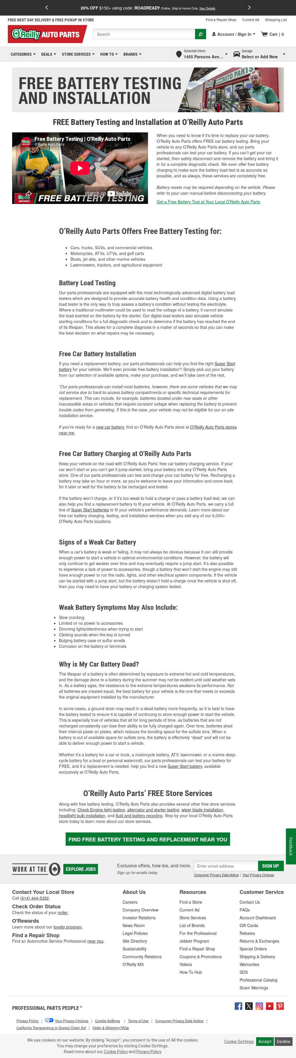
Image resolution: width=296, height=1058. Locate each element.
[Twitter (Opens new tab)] (249, 1005)
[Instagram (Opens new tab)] (259, 1005)
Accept (264, 1041)
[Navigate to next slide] (249, 8)
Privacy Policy (148, 1051)
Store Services (75, 54)
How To (106, 54)
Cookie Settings (239, 1041)
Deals (45, 54)
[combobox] (144, 34)
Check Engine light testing (101, 810)
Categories (20, 54)
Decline (283, 1041)
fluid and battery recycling (139, 815)
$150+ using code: (148, 8)
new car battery (110, 427)
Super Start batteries (90, 510)
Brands (129, 54)
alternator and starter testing (153, 810)
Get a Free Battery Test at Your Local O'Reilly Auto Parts (208, 202)
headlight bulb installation (82, 815)
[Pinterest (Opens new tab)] (280, 1005)
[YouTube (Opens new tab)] (269, 1005)
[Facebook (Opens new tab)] (238, 1005)
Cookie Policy (116, 1051)
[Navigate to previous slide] (46, 8)
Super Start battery (185, 766)
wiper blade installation (202, 810)
